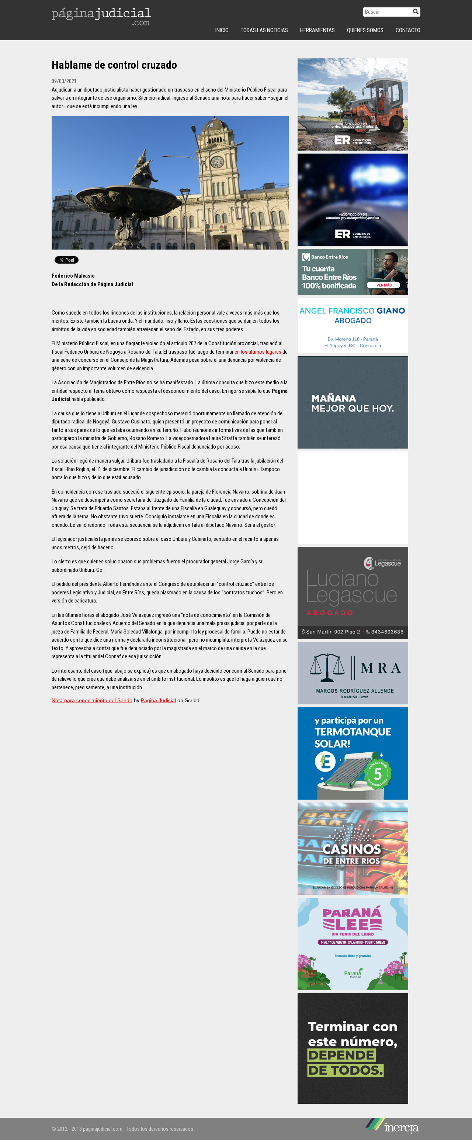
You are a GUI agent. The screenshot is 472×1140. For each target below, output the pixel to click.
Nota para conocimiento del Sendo (92, 700)
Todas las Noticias (264, 30)
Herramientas (317, 30)
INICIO (222, 30)
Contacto (408, 30)
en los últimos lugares (258, 351)
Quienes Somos (365, 30)
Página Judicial (158, 700)
